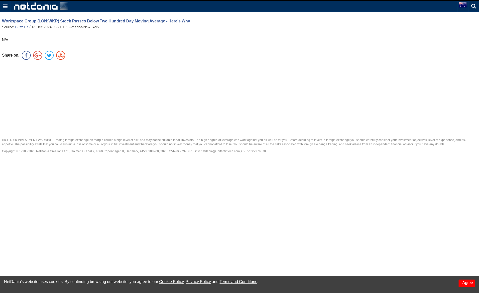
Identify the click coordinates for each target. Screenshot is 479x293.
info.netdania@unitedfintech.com (217, 151)
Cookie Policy (171, 282)
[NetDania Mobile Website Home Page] (41, 6)
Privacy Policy (198, 282)
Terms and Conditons (238, 282)
